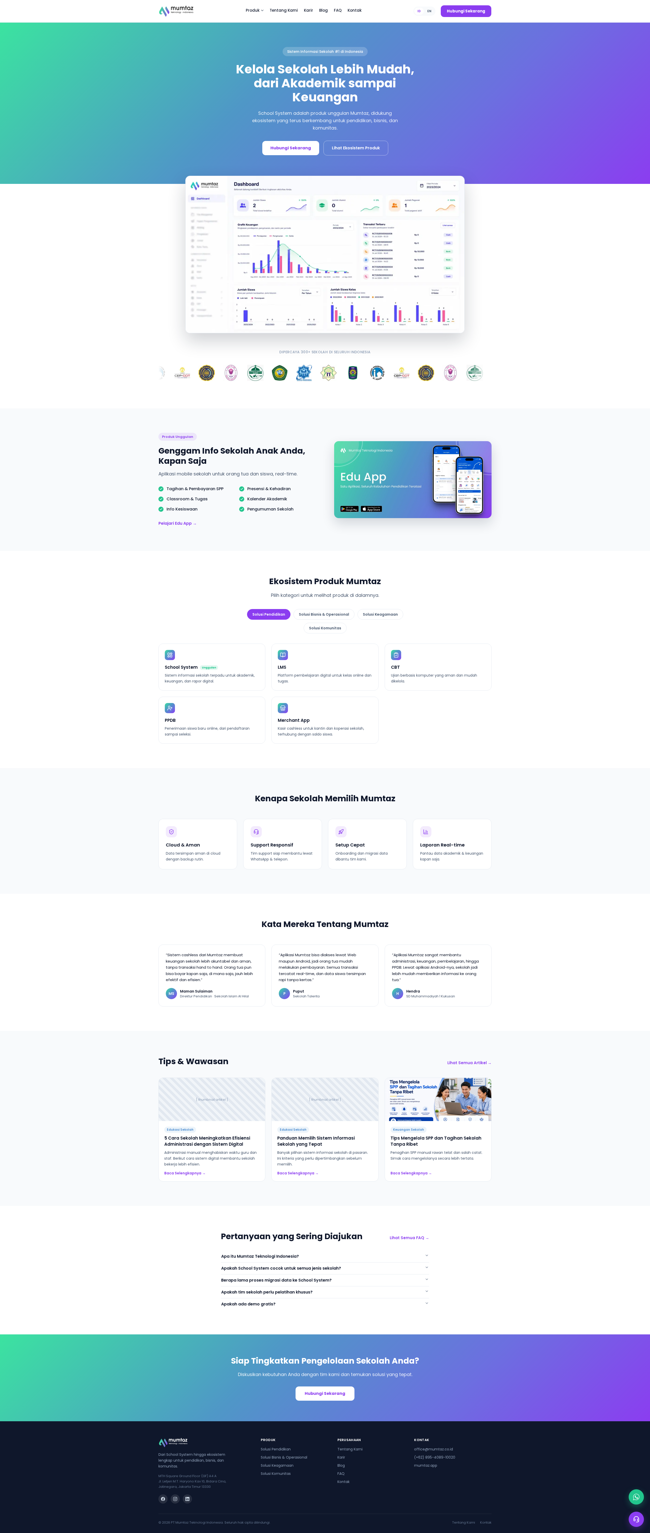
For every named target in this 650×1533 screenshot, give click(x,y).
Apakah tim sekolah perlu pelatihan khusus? (267, 1292)
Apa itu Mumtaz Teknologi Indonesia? (260, 1256)
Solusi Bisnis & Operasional (324, 614)
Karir (341, 1457)
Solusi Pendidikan (268, 614)
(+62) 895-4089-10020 (434, 1457)
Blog (341, 1465)
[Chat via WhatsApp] (636, 1497)
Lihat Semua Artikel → (469, 1062)
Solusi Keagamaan (380, 614)
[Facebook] (163, 1499)
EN (429, 11)
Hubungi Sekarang (466, 11)
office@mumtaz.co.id (433, 1449)
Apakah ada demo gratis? (248, 1304)
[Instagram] (175, 1499)
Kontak (343, 1481)
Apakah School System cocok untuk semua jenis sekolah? (281, 1268)
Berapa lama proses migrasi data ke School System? (276, 1280)
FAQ (341, 1473)
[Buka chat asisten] (636, 1519)
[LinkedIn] (187, 1499)
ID (419, 11)
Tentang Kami (350, 1449)
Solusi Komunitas (325, 628)
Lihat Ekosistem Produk (356, 148)
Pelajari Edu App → (177, 523)
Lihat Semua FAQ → (409, 1237)
